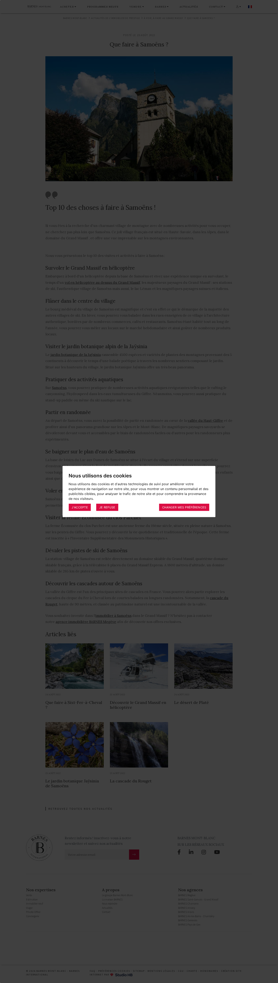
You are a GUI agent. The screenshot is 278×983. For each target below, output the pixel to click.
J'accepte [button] (80, 507)
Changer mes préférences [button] (184, 507)
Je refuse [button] (107, 507)
